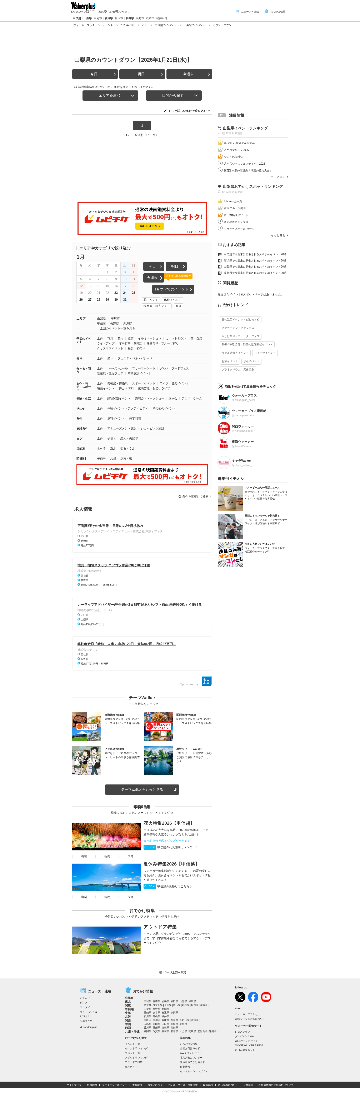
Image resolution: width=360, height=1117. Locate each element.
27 (89, 299)
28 (98, 299)
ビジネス (85, 1016)
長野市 (140, 18)
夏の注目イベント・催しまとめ (241, 319)
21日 (145, 25)
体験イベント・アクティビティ (127, 408)
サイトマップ (74, 1084)
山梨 (84, 856)
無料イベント (116, 418)
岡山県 (156, 1023)
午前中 (101, 458)
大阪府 (147, 1020)
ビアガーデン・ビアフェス (238, 327)
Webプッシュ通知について (250, 1018)
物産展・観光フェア (157, 306)
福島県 (192, 1001)
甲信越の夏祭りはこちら (166, 886)
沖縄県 (212, 1031)
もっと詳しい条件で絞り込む (187, 111)
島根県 (183, 1023)
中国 (128, 1024)
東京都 (147, 1005)
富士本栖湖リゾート (236, 215)
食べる (101, 448)
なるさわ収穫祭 (233, 156)
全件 (100, 338)
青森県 (156, 1001)
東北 (128, 1001)
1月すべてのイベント (171, 289)
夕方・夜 (126, 458)
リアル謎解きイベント (235, 352)
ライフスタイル (89, 1011)
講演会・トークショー (149, 398)
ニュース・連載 (250, 11)
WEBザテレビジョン (246, 1040)
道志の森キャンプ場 (236, 222)
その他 (80, 408)
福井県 (165, 1016)
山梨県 (88, 18)
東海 (128, 1012)
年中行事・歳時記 (130, 343)
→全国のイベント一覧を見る (116, 328)
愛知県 (147, 1012)
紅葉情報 (185, 1066)
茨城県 (204, 1005)
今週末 (188, 74)
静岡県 (174, 1012)
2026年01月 (127, 25)
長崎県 (165, 1031)
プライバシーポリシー (114, 1084)
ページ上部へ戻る (175, 972)
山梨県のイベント (194, 25)
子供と (111, 438)
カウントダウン (176, 338)
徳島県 (165, 1027)
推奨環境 (137, 1084)
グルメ (84, 1002)
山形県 (183, 1001)
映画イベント (106, 388)
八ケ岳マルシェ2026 (236, 149)
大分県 (183, 1031)
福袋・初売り (136, 348)
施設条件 (82, 428)
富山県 (156, 1016)
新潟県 (109, 18)
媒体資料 (208, 1084)
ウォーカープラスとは (247, 1014)
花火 (120, 338)
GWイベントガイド (191, 1053)
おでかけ (85, 998)
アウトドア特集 (160, 926)
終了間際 (135, 418)
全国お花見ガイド (190, 1048)
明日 (141, 74)
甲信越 (77, 18)
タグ (79, 438)
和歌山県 (185, 1020)
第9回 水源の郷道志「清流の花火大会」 (248, 170)
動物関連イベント (119, 398)
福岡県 (147, 1031)
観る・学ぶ (127, 448)
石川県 (147, 1016)
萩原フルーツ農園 (235, 208)
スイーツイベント (265, 352)
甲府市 (98, 18)
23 (116, 292)
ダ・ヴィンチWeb (245, 1036)
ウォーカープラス (84, 25)
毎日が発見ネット (245, 1050)
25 (133, 292)
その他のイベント (164, 408)
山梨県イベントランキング (245, 128)
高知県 (174, 1027)
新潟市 (119, 18)
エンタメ (85, 1007)
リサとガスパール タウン (239, 228)
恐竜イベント (251, 361)
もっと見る (278, 176)
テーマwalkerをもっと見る (142, 790)
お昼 (113, 458)
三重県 (165, 1012)
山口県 (165, 1023)
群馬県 (186, 1005)
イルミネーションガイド (194, 1071)
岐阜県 (156, 1012)
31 (124, 299)
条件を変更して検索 (195, 496)
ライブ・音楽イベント (174, 383)
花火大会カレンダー (191, 1057)
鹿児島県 (203, 1031)
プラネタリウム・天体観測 (238, 369)
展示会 (173, 398)
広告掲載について (228, 1084)
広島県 (147, 1023)
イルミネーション (149, 338)
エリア (81, 318)
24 (124, 292)
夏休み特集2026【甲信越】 (172, 864)
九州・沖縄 (132, 1031)
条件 (79, 418)
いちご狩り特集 (189, 1043)
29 (107, 299)
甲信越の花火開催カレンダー (169, 847)
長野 (130, 856)
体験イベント (172, 299)
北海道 (129, 997)
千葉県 (168, 1005)
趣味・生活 (83, 398)
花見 (110, 338)
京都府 (156, 1020)
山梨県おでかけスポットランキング (253, 186)
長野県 (130, 18)
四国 (128, 1027)
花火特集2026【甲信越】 (169, 823)
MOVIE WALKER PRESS (249, 1045)
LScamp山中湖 (233, 201)
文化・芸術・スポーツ (83, 387)
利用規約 (92, 1084)
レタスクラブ (242, 1031)
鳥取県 (174, 1023)
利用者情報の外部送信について (276, 1084)
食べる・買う (83, 370)
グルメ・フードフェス (174, 368)
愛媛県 (156, 1027)
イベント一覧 (132, 1043)
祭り (178, 306)
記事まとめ (86, 1020)
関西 (128, 1020)
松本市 (150, 18)
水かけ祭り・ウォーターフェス (241, 336)
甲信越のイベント (165, 25)
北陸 (128, 1016)
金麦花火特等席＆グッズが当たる (165, 840)
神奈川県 (158, 1005)
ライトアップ (106, 343)
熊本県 (174, 1031)
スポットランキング (136, 1057)
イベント (107, 25)
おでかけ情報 (277, 11)
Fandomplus (90, 1027)
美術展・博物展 (117, 383)
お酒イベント (230, 361)
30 (116, 299)
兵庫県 (165, 1020)
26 (81, 299)
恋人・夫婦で (129, 438)
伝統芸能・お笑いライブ (154, 388)
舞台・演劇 (126, 388)
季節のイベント (83, 340)
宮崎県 (192, 1031)
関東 (128, 1005)
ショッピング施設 (152, 428)
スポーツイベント (143, 383)
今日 (94, 74)
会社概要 (248, 1084)
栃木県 (195, 1005)
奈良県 (174, 1020)
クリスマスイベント (110, 348)
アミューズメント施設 (121, 428)
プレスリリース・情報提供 (183, 1084)
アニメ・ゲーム (192, 398)
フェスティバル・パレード (135, 358)
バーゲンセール (117, 368)
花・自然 (196, 338)
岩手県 (165, 1001)
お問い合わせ (155, 1084)
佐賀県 (156, 1031)
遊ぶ (113, 448)
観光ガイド (131, 1066)
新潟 (107, 856)
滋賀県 (195, 1020)
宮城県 (147, 1001)
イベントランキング (136, 1048)
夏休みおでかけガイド (192, 1062)
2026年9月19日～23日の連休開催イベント (247, 344)
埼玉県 (177, 1005)
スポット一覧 (132, 1053)
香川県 (147, 1027)
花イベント (151, 299)
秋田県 (174, 1001)
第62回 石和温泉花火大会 (239, 143)
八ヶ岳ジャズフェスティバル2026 (244, 163)
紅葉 (131, 338)
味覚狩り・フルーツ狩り (163, 343)
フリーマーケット (143, 368)
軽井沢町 (161, 18)
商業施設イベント (139, 373)
